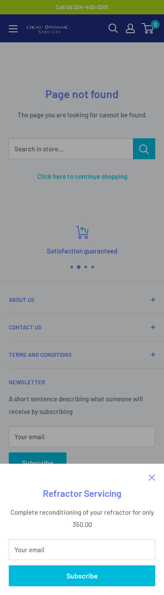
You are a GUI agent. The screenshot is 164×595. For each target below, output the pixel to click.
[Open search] (113, 28)
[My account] (130, 28)
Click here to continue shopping (82, 176)
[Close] (152, 477)
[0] (148, 28)
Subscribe (82, 575)
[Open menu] (13, 28)
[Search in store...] (144, 148)
